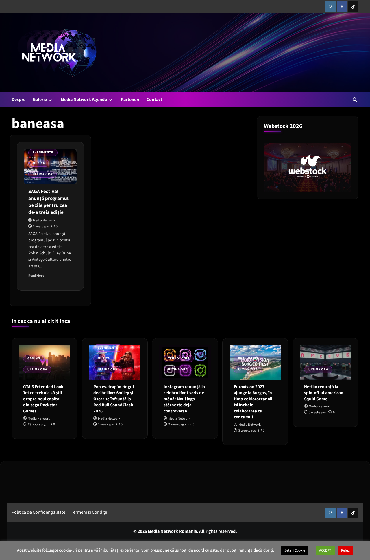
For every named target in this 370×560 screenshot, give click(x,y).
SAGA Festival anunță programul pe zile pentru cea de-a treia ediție (48, 202)
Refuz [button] (345, 550)
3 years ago (41, 226)
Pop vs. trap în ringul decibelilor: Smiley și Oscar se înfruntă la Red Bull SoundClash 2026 (113, 399)
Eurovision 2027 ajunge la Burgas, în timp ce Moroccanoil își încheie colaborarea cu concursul (253, 402)
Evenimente (43, 152)
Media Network (44, 220)
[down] (50, 100)
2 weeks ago (177, 424)
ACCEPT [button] (325, 550)
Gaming (33, 358)
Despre (18, 99)
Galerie (40, 99)
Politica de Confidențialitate (38, 512)
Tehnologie (178, 358)
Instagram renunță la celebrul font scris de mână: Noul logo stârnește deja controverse (184, 399)
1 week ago (106, 424)
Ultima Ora (42, 174)
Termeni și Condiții (89, 512)
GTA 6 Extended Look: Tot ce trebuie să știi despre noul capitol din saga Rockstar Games (44, 399)
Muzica (39, 163)
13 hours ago (37, 424)
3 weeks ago (317, 412)
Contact (154, 99)
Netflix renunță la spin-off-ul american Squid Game (323, 393)
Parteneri (130, 99)
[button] (354, 99)
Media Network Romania (172, 531)
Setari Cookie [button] (294, 550)
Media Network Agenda (84, 99)
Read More (36, 275)
